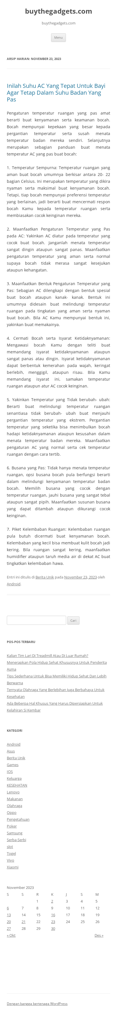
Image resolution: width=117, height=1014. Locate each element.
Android (13, 583)
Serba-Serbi (16, 839)
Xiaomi (12, 867)
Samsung (14, 832)
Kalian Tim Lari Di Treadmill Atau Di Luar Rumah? (47, 655)
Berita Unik (44, 577)
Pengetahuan (18, 819)
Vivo (10, 860)
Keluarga (14, 778)
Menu (58, 37)
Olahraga (14, 805)
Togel (11, 853)
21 (24, 921)
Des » (99, 935)
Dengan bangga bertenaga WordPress (37, 1003)
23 (53, 921)
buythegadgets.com (58, 11)
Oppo (11, 812)
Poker (12, 826)
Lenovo (13, 792)
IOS (10, 771)
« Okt (11, 935)
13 (9, 914)
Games (12, 764)
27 (9, 928)
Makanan (15, 798)
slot (10, 846)
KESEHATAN (17, 785)
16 (53, 914)
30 (53, 928)
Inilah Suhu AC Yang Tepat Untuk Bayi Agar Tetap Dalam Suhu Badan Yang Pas (56, 92)
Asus (11, 751)
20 (9, 921)
